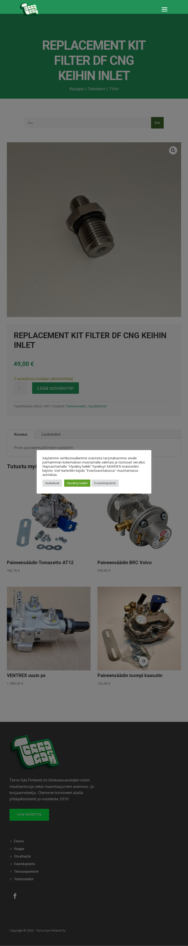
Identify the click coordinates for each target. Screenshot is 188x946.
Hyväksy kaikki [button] (77, 483)
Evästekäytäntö (105, 483)
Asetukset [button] (52, 483)
